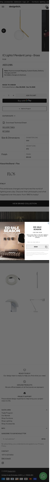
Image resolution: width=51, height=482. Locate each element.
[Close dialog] (49, 223)
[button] (37, 247)
